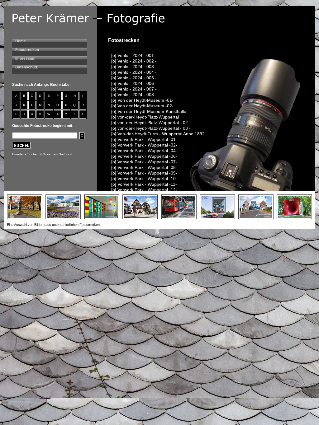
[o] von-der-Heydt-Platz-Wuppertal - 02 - (151, 122)
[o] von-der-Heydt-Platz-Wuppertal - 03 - (151, 128)
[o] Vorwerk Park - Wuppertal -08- (144, 167)
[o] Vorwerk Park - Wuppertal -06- (144, 156)
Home (20, 41)
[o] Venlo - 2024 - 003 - (134, 66)
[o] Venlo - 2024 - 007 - (134, 88)
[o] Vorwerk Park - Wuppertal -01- (144, 139)
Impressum (25, 58)
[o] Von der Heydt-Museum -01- (142, 100)
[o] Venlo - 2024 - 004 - (134, 72)
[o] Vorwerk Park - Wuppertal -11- (144, 184)
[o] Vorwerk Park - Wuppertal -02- (144, 144)
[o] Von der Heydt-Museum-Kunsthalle (148, 111)
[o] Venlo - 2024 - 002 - (134, 60)
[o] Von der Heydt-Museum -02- (142, 105)
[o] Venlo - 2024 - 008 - (134, 94)
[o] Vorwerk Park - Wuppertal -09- (144, 172)
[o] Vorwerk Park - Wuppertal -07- (144, 161)
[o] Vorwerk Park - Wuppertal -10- (144, 178)
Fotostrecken (27, 50)
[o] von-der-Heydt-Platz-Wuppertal (145, 116)
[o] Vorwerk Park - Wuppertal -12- (144, 189)
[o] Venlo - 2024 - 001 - (134, 55)
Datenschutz (26, 67)
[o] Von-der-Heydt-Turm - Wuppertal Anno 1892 (158, 133)
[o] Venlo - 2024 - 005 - (134, 77)
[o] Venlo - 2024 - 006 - (134, 83)
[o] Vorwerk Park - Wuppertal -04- (144, 150)
